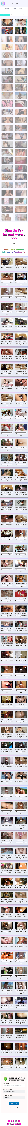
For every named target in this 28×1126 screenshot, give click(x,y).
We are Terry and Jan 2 (21, 628)
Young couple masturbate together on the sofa (12, 341)
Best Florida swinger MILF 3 (7, 795)
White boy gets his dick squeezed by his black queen (13, 492)
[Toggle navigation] (26, 3)
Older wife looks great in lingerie (8, 990)
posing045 (21, 704)
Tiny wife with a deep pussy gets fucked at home (12, 432)
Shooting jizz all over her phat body (9, 885)
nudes (14, 8)
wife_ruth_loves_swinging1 (7, 674)
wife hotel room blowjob (6, 1020)
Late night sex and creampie (7, 1005)
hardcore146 (7, 598)
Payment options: (7, 1095)
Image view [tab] (14, 15)
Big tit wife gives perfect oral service (9, 960)
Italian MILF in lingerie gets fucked (8, 929)
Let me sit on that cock (6, 749)
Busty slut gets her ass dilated (8, 689)
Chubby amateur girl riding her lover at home (11, 401)
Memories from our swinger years (8, 1035)
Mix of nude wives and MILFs (21, 749)
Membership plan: (7, 1089)
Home (7, 8)
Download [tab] (23, 15)
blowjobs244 (21, 899)
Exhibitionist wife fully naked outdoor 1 (10, 734)
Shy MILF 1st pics (21, 840)
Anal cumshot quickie (21, 914)
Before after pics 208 (7, 870)
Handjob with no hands (21, 643)
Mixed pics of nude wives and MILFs (9, 628)
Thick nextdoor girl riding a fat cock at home (11, 553)
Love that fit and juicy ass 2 (21, 1050)
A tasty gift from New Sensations (9, 507)
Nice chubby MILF (21, 734)
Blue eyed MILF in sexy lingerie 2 (8, 855)
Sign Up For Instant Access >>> (14, 234)
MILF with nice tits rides (21, 689)
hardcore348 (21, 944)
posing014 (21, 779)
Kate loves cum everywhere (21, 1020)
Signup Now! (14, 1103)
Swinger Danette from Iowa (7, 914)
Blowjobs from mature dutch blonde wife (10, 779)
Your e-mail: (6, 1083)
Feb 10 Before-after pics (7, 643)
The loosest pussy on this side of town (10, 810)
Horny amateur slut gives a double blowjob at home (13, 281)
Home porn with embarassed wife (8, 764)
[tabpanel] (14, 119)
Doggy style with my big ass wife (8, 1050)
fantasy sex (21, 659)
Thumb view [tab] (5, 15)
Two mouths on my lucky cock (8, 825)
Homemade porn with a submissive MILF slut (11, 613)
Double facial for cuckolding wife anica (10, 975)
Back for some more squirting (8, 944)
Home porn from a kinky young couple (9, 840)
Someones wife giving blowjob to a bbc (10, 659)
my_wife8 (21, 719)
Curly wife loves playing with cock (8, 719)
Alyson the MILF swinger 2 (7, 899)
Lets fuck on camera (7, 704)
